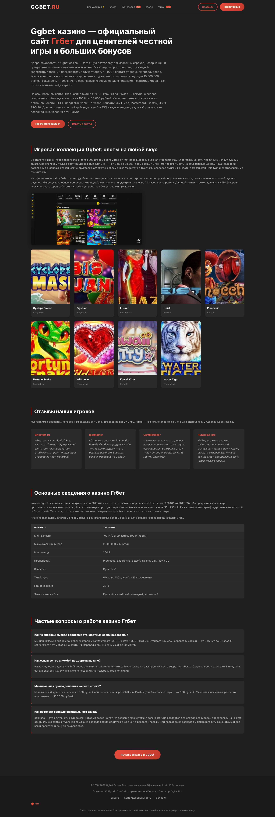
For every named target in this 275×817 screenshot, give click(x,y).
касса (113, 6)
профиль (207, 6)
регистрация (232, 6)
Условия (161, 797)
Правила (114, 797)
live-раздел (130, 6)
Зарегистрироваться (47, 123)
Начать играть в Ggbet (137, 754)
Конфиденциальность (137, 797)
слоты (149, 6)
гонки (164, 6)
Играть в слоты (82, 123)
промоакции (96, 6)
